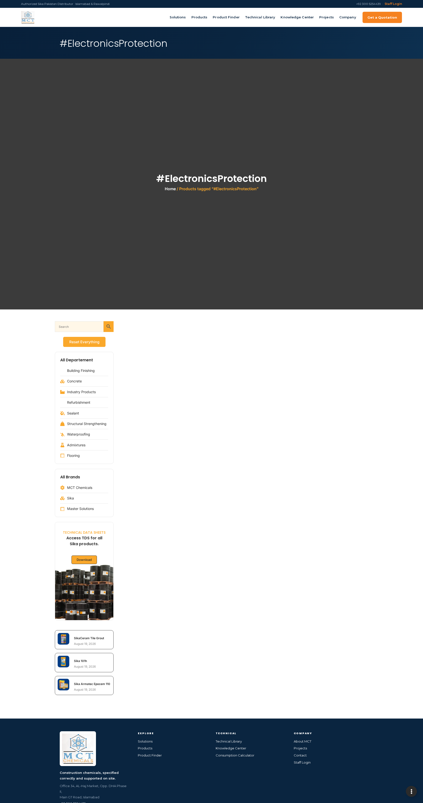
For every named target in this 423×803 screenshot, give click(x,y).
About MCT (302, 741)
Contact (300, 755)
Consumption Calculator (235, 755)
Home (170, 188)
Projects (326, 17)
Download (84, 560)
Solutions (178, 17)
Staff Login (393, 4)
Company (347, 17)
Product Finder (226, 17)
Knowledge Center (297, 17)
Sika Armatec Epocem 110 (92, 684)
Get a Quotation (382, 17)
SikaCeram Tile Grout (89, 638)
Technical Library (260, 17)
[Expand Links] (411, 791)
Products (199, 17)
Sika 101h (80, 661)
